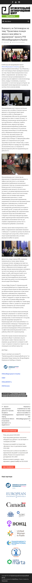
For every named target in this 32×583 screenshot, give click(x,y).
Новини (5, 396)
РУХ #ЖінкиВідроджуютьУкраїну (17, 396)
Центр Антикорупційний (18, 42)
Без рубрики (15, 393)
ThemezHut (5, 581)
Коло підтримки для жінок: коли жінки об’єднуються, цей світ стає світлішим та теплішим (15, 439)
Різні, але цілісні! (8, 435)
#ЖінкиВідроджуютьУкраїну (10, 67)
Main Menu (8, 21)
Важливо (22, 393)
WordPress (15, 579)
